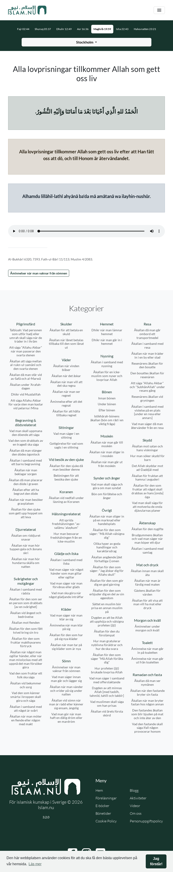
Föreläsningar (106, 798)
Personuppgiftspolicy (146, 821)
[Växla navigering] (159, 10)
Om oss (135, 813)
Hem (99, 790)
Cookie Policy (106, 821)
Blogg (134, 790)
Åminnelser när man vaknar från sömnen (38, 273)
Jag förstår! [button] (156, 861)
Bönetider (103, 813)
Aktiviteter (138, 798)
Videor (135, 805)
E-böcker (102, 805)
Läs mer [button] (35, 864)
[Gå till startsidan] (27, 10)
